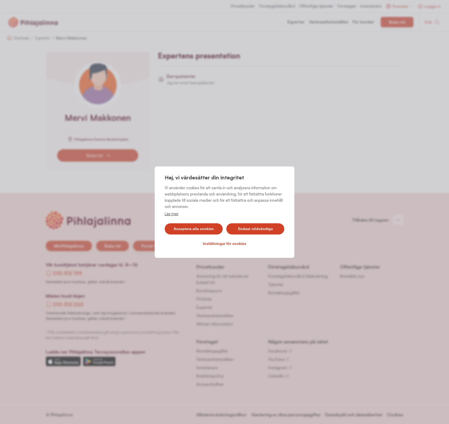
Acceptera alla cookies (194, 229)
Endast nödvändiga (255, 229)
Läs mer (172, 213)
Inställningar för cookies (224, 244)
